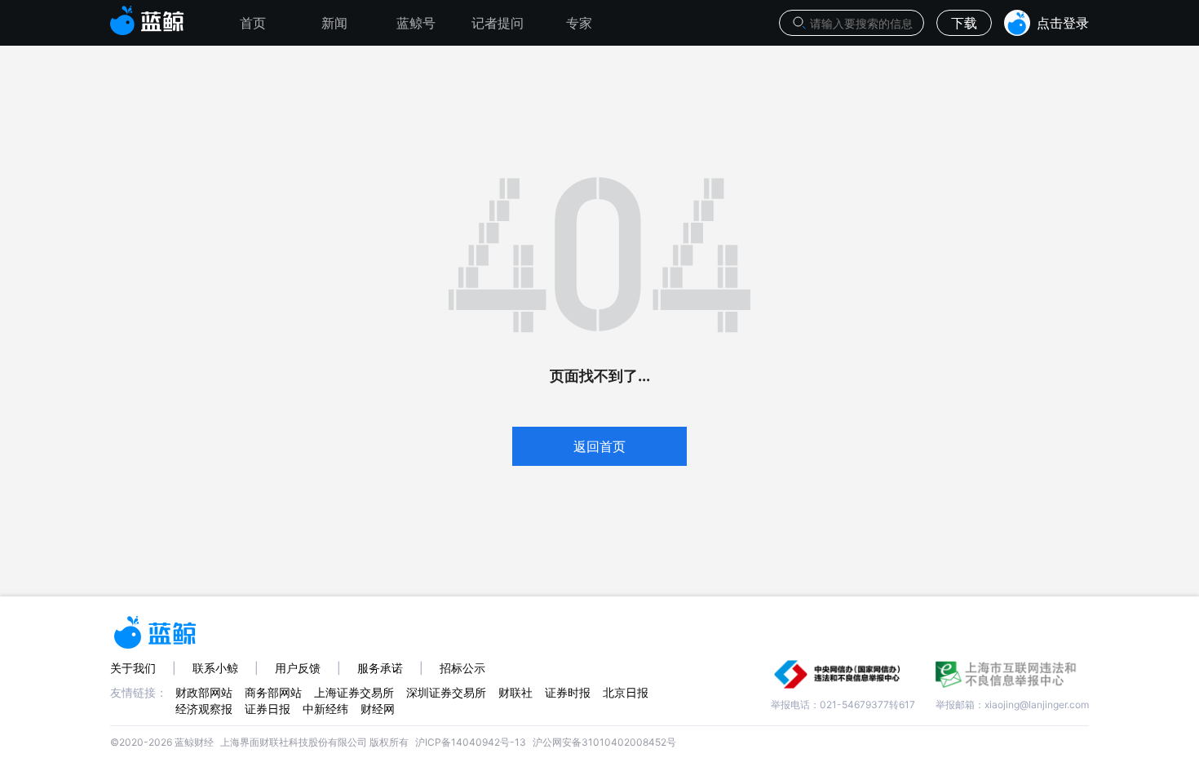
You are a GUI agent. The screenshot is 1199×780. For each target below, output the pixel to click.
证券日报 (267, 709)
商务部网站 (273, 692)
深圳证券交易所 (446, 692)
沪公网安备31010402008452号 (604, 742)
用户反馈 (298, 668)
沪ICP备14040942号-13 (470, 742)
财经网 (378, 709)
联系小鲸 (215, 668)
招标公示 (462, 668)
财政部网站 (203, 692)
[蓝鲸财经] (147, 15)
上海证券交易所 (354, 692)
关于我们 (133, 668)
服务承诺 (380, 668)
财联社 (515, 692)
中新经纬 (325, 709)
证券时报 (568, 692)
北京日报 (625, 692)
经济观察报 (203, 709)
